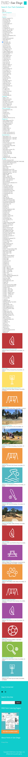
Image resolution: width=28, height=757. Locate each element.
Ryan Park (4, 638)
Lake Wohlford (5, 541)
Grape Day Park (6, 444)
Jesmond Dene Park (7, 503)
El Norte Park (5, 407)
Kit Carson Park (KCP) (7, 522)
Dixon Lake (4, 368)
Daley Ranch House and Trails (9, 349)
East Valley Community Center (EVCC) (11, 388)
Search (18, 702)
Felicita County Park (7, 425)
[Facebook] (2, 692)
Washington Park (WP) (7, 657)
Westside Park (5, 677)
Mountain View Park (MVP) (8, 599)
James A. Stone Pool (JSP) (8, 483)
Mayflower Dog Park (7, 580)
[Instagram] (5, 692)
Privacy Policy (4, 742)
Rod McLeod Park (6, 619)
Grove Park (5, 464)
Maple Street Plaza (6, 561)
